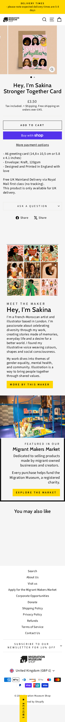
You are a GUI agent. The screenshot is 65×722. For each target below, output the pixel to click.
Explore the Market (36, 492)
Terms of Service (32, 627)
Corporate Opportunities (32, 596)
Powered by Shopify (32, 702)
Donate (32, 602)
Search (32, 571)
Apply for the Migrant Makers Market (32, 590)
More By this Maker (30, 384)
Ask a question (32, 206)
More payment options (32, 145)
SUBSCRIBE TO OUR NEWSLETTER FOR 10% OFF (32, 645)
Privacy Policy (32, 614)
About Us (33, 577)
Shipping (31, 106)
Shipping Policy (32, 608)
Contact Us (32, 633)
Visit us (32, 584)
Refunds (32, 621)
